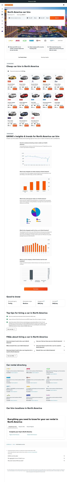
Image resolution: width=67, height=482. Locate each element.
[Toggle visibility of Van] (28, 223)
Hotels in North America (32, 434)
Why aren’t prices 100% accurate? (15, 460)
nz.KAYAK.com (8, 444)
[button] (65, 1)
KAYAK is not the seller (13, 456)
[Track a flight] (2, 23)
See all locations (14, 372)
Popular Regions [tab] (30, 426)
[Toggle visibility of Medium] (38, 221)
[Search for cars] (2, 14)
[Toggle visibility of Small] (38, 219)
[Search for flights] (2, 9)
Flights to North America (14, 434)
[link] (36, 289)
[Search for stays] (2, 11)
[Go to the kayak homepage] (9, 5)
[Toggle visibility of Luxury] (29, 221)
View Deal (15, 88)
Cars (14, 444)
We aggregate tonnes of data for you (16, 458)
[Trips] (2, 27)
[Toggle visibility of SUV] (28, 219)
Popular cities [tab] (22, 426)
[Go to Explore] (2, 21)
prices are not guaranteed (32, 452)
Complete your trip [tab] (13, 426)
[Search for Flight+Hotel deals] (2, 17)
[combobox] (11, 14)
